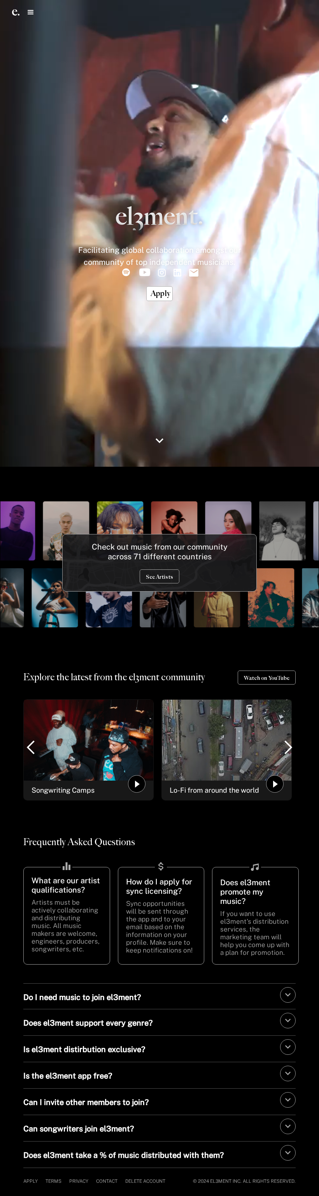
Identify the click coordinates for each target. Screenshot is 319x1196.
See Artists (159, 577)
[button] (30, 12)
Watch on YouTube (266, 678)
